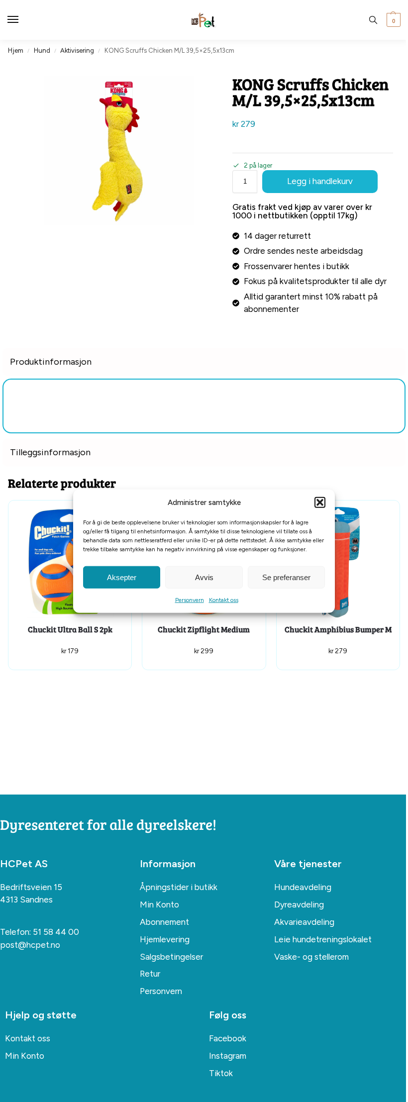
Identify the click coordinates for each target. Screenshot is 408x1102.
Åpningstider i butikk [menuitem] (178, 887)
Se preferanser (286, 577)
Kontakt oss (223, 600)
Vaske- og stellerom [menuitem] (311, 957)
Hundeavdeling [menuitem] (302, 887)
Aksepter (121, 577)
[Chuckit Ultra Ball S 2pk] (70, 562)
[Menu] (22, 19)
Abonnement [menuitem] (164, 922)
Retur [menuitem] (150, 974)
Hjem (15, 50)
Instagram (227, 1056)
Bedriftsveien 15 (31, 887)
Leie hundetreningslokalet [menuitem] (323, 939)
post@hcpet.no (30, 945)
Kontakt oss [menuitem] (27, 1038)
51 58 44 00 (56, 932)
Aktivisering (77, 50)
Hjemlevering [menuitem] (165, 939)
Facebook (227, 1038)
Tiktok (221, 1073)
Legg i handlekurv (320, 181)
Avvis (204, 577)
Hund (42, 50)
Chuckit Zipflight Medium (204, 629)
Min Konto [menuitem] (159, 904)
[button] (320, 502)
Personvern (189, 600)
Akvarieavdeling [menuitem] (304, 922)
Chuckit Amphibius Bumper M (338, 629)
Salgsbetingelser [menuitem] (171, 957)
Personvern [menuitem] (161, 991)
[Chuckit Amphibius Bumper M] (338, 562)
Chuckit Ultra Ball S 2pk (70, 629)
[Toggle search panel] (373, 20)
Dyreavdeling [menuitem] (299, 904)
